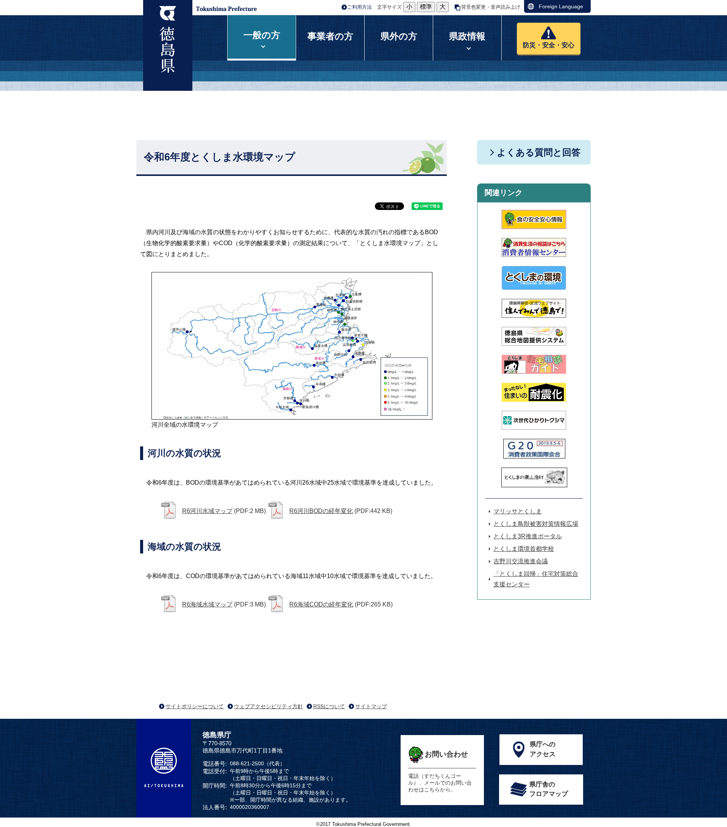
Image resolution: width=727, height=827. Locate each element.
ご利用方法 (359, 7)
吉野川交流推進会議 (520, 561)
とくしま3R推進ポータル (527, 536)
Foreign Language (561, 6)
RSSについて (329, 706)
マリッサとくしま (517, 511)
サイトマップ (371, 706)
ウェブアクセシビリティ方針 (268, 706)
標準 (426, 6)
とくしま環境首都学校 (523, 549)
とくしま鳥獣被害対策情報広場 (535, 524)
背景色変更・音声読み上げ (490, 7)
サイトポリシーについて (194, 706)
